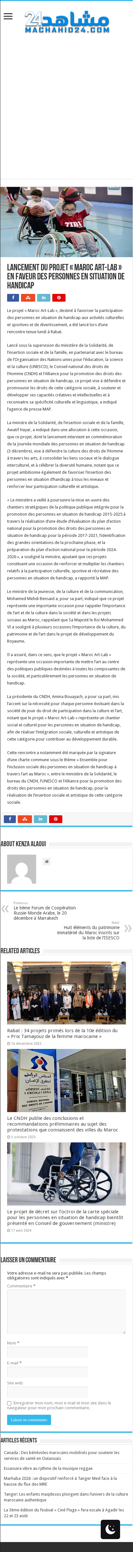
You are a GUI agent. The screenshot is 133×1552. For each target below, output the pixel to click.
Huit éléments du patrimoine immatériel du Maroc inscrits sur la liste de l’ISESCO (88, 930)
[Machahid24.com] (66, 20)
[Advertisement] (66, 112)
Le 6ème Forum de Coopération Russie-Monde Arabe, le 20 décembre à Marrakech (45, 911)
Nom (13, 1343)
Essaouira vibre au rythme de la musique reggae (48, 1468)
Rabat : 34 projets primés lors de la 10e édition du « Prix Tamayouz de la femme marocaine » (62, 1033)
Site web (15, 1383)
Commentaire (21, 1286)
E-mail (14, 1363)
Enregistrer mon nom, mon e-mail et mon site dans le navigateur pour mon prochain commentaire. (59, 1405)
